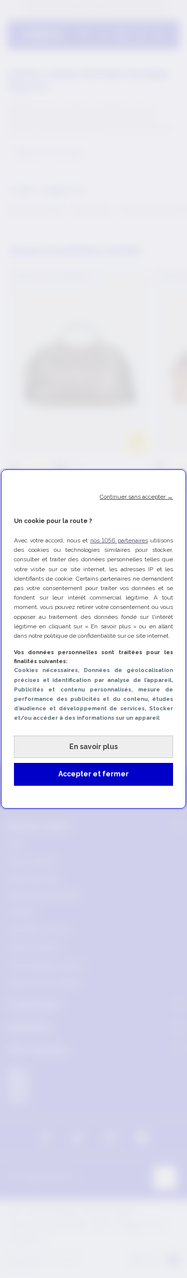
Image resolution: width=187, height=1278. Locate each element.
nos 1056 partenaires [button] (119, 540)
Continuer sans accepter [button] (136, 496)
